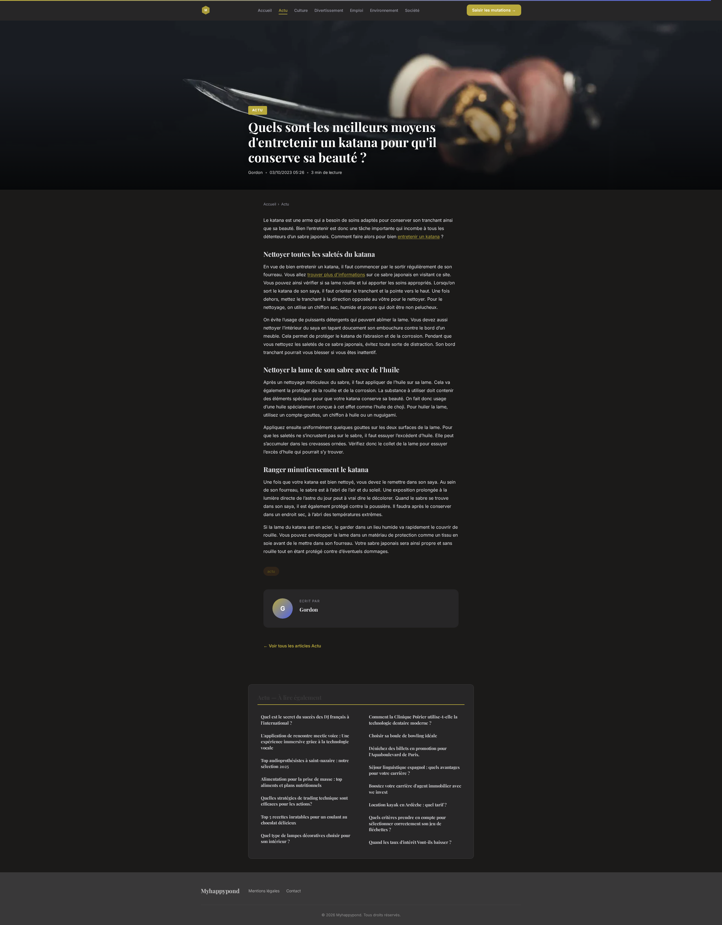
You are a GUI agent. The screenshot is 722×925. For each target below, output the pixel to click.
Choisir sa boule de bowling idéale (403, 735)
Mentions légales (263, 890)
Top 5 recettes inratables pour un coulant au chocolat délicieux (304, 820)
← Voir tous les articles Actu (292, 646)
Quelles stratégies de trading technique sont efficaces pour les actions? (304, 801)
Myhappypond (220, 891)
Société (412, 10)
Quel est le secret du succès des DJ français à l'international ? (305, 719)
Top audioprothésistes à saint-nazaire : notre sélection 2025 (305, 763)
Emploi (356, 10)
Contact (293, 890)
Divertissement (328, 10)
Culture (301, 10)
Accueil (265, 10)
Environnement (384, 10)
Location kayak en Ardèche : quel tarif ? (407, 804)
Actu (283, 10)
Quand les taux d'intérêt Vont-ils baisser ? (410, 842)
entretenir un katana (419, 236)
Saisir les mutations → (494, 10)
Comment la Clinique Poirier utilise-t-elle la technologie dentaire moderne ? (413, 719)
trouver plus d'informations (336, 274)
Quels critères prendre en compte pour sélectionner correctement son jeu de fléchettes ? (407, 823)
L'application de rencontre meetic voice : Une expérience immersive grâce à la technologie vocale (305, 742)
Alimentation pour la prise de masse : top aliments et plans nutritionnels (301, 782)
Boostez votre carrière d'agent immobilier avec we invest (415, 789)
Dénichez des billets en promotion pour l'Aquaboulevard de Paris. (408, 751)
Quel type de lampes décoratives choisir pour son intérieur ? (305, 838)
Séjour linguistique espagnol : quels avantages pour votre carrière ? (414, 770)
